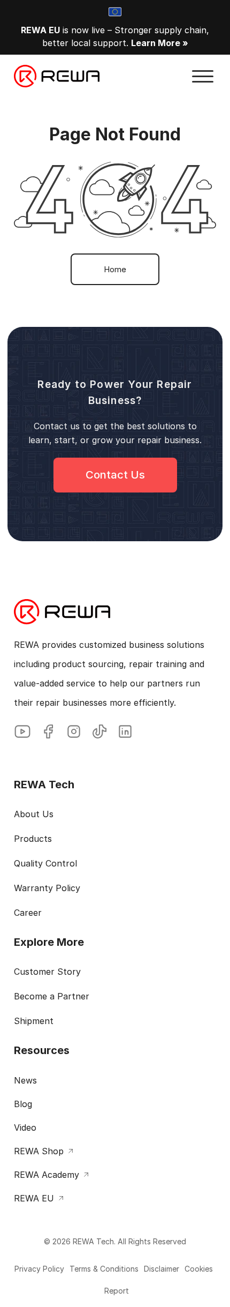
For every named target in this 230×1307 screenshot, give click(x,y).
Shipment (33, 1020)
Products (33, 838)
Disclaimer (161, 1268)
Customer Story (47, 971)
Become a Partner (51, 996)
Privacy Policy (39, 1268)
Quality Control (45, 863)
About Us (33, 814)
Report (116, 1290)
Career (28, 912)
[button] (203, 76)
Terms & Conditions (104, 1268)
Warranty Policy (47, 888)
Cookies (199, 1268)
